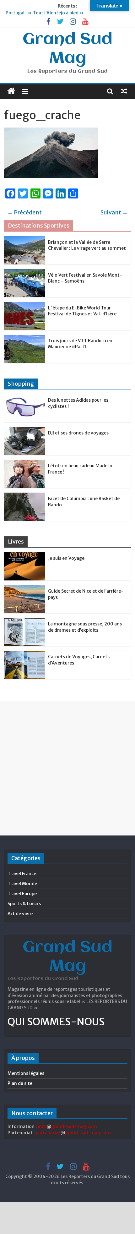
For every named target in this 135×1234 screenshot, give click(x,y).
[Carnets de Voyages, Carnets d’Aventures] (24, 654)
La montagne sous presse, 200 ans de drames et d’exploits (85, 627)
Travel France (22, 873)
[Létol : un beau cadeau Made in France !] (24, 463)
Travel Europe (22, 893)
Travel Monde (22, 883)
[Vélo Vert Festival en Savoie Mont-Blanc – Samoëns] (24, 272)
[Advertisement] (67, 768)
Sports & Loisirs (24, 903)
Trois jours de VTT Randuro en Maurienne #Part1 (80, 344)
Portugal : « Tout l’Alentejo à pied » (45, 13)
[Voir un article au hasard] (124, 91)
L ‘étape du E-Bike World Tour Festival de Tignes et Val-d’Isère (82, 311)
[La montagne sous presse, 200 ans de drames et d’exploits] (24, 621)
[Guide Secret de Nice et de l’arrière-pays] (24, 588)
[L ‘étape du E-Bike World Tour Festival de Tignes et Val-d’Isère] (24, 305)
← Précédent (24, 212)
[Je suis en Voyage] (24, 556)
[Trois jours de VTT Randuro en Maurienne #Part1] (24, 338)
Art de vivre (20, 913)
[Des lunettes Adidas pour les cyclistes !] (24, 397)
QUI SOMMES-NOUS (56, 1022)
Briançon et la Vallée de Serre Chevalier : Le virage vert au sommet (87, 245)
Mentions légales (26, 1073)
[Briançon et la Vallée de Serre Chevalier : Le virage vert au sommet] (24, 240)
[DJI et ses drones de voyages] (24, 430)
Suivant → (114, 212)
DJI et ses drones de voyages (78, 433)
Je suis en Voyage (66, 558)
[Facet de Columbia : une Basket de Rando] (24, 496)
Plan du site (20, 1083)
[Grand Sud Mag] (11, 91)
